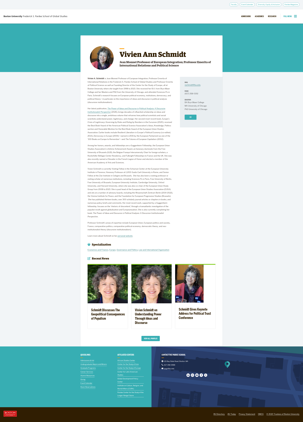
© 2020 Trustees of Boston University (282, 414)
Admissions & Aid (87, 360)
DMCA (261, 414)
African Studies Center (126, 360)
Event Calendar (247, 4)
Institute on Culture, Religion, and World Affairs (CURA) (130, 387)
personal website (125, 236)
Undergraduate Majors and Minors (93, 364)
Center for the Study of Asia (128, 364)
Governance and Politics (127, 250)
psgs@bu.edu (169, 369)
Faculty (234, 4)
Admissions (246, 16)
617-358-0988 (169, 365)
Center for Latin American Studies (127, 373)
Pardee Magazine (291, 4)
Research (272, 16)
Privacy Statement (247, 414)
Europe (112, 250)
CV (191, 117)
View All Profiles (150, 338)
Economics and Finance (98, 250)
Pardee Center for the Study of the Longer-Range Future (130, 394)
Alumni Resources (87, 376)
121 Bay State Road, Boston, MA (176, 361)
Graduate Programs (88, 368)
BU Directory (219, 414)
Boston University (10, 414)
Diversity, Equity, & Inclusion (269, 4)
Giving (82, 379)
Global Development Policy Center (127, 380)
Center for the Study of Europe (129, 368)
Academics (259, 16)
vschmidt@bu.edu (193, 85)
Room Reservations (87, 387)
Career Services (86, 372)
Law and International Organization (154, 250)
